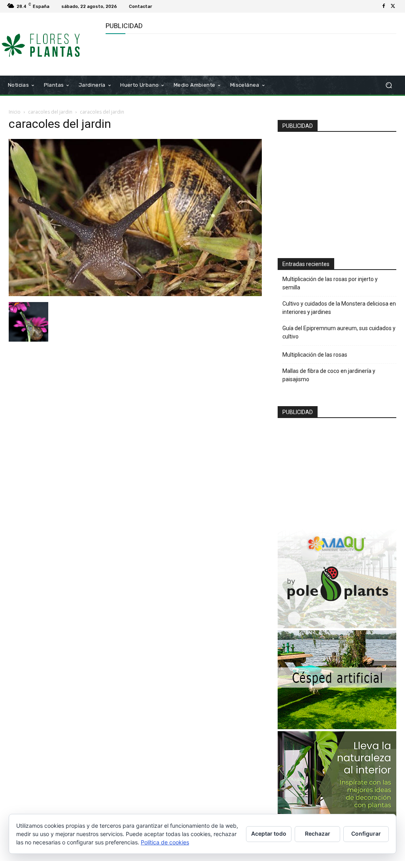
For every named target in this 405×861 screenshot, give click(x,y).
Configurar (366, 833)
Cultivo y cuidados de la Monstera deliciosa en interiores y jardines (339, 307)
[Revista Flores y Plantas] (51, 44)
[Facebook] (383, 6)
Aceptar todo (268, 833)
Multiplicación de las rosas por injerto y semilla (330, 283)
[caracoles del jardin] (135, 294)
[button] (388, 85)
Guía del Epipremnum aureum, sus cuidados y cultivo (339, 332)
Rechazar (317, 833)
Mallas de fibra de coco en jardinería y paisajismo (328, 375)
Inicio (15, 111)
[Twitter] (393, 6)
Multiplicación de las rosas (314, 355)
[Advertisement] (198, 54)
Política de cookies (165, 842)
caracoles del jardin (50, 111)
